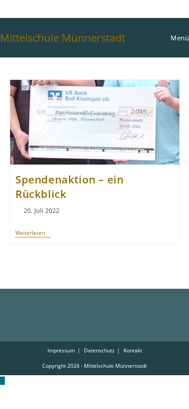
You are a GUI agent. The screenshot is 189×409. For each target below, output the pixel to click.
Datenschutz (99, 350)
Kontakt (133, 350)
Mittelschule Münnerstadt (62, 37)
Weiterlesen (33, 233)
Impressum (61, 350)
